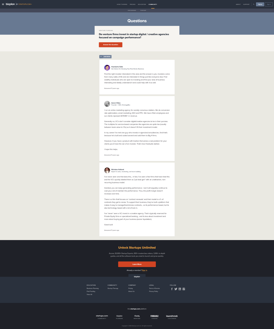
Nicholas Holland (117, 169)
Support (246, 4)
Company (132, 285)
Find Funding (91, 291)
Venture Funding (106, 30)
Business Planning (93, 288)
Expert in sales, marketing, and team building (126, 172)
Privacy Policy (153, 291)
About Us (131, 291)
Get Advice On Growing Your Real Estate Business (127, 69)
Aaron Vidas (115, 103)
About (238, 4)
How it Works (122, 4)
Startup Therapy (113, 288)
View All (89, 294)
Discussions (132, 10)
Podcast (143, 10)
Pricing (132, 4)
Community (153, 4)
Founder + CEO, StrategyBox (120, 105)
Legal (151, 285)
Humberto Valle (117, 67)
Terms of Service (154, 288)
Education (142, 4)
